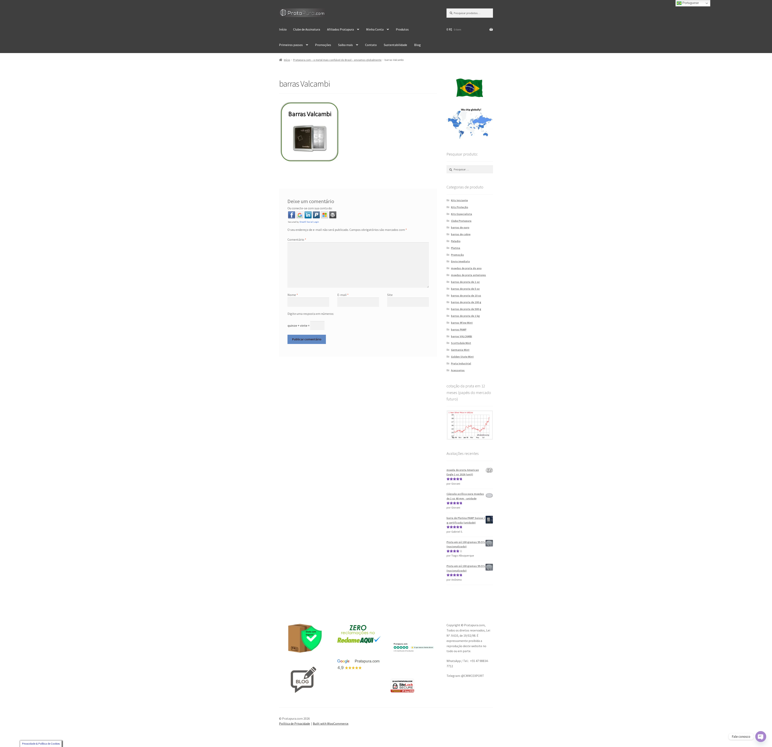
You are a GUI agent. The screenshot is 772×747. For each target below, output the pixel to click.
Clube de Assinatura (306, 29)
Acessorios (458, 370)
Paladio (455, 241)
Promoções (323, 45)
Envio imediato (460, 261)
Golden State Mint (462, 356)
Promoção (457, 255)
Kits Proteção (459, 207)
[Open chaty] (760, 736)
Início (283, 29)
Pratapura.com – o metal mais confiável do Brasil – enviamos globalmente (337, 60)
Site (390, 295)
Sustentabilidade (395, 45)
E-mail (343, 295)
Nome (292, 295)
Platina (455, 248)
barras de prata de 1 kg (465, 316)
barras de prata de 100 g (466, 302)
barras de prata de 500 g (466, 309)
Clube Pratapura (461, 221)
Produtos (402, 29)
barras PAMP (458, 329)
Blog (417, 45)
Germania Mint (460, 350)
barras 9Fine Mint (462, 322)
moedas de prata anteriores (468, 275)
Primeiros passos (291, 45)
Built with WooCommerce (330, 723)
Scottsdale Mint (461, 343)
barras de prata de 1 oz (465, 282)
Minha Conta (375, 29)
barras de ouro (460, 227)
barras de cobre (460, 234)
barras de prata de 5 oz (465, 289)
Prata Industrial (461, 363)
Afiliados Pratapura (340, 29)
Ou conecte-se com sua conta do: (309, 208)
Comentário (296, 239)
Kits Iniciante (459, 200)
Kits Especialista (461, 214)
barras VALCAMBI (461, 336)
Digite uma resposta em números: (310, 314)
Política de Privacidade (294, 723)
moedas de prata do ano (466, 268)
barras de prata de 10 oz (466, 295)
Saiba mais (345, 45)
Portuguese (690, 3)
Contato (371, 45)
